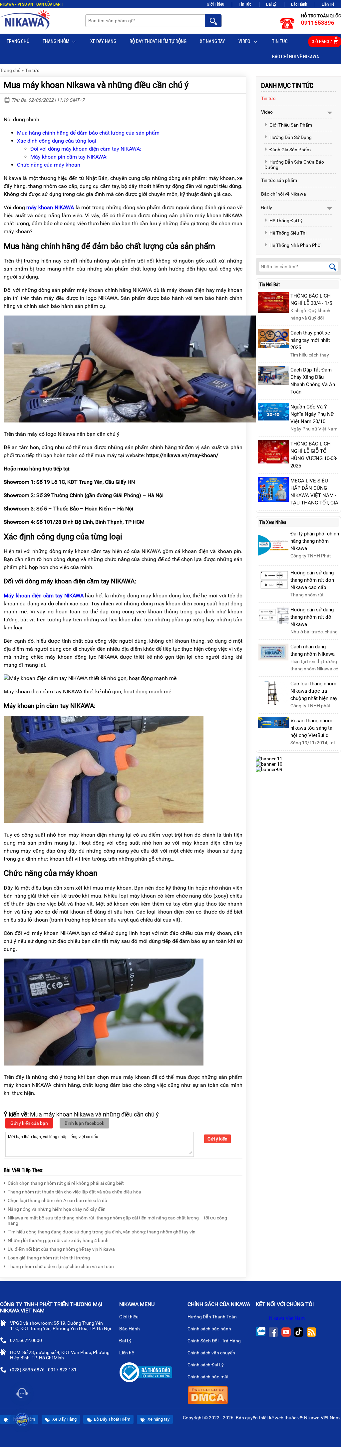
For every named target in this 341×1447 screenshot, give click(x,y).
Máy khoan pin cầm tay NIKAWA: (69, 157)
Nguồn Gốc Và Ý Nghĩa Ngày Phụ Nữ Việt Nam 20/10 (312, 414)
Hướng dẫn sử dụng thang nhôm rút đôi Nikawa (312, 617)
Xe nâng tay (212, 41)
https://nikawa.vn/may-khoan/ (182, 455)
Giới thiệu (129, 1316)
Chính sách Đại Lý (206, 1364)
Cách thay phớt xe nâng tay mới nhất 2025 (310, 340)
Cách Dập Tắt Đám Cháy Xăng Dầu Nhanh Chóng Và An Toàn (312, 381)
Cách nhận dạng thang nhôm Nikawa (312, 650)
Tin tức (280, 41)
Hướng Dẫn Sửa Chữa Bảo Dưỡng (294, 164)
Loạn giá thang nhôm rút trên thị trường (49, 1257)
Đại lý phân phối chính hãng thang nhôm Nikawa (314, 541)
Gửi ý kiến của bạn (29, 1123)
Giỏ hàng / (324, 40)
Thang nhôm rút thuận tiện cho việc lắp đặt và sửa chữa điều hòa (74, 1191)
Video (244, 41)
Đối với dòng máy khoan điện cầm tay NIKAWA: (85, 149)
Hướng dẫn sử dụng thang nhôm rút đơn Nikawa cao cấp (312, 580)
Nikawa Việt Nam (287, 1318)
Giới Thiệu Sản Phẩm (290, 125)
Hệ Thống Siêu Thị (287, 233)
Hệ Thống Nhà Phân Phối (295, 245)
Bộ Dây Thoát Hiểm (111, 1419)
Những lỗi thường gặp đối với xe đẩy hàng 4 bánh (58, 1240)
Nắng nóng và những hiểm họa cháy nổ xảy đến (57, 1209)
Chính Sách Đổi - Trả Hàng (214, 1340)
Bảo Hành (299, 4)
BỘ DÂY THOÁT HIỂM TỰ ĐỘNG (158, 41)
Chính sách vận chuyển (211, 1352)
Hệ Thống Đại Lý (286, 220)
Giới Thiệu (215, 4)
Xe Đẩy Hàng (103, 41)
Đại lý (266, 207)
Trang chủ (18, 41)
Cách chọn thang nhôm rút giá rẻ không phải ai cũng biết (66, 1183)
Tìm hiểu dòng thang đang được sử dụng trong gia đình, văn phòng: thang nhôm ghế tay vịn (101, 1231)
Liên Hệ (328, 4)
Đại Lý (271, 4)
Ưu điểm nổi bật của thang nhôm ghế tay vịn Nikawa (61, 1249)
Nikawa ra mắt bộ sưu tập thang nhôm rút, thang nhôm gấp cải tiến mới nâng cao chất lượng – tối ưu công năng (117, 1220)
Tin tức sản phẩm (279, 180)
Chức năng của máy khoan (48, 165)
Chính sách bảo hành (209, 1328)
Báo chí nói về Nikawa (295, 56)
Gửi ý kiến (217, 1138)
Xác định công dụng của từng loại (56, 141)
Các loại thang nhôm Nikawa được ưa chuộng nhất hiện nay (313, 691)
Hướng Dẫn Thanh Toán (212, 1316)
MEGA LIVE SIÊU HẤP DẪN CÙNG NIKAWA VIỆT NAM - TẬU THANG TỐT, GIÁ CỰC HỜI (314, 495)
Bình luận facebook (84, 1123)
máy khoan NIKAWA (50, 207)
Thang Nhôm (56, 41)
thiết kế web (271, 1417)
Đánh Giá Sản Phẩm (290, 149)
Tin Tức (245, 4)
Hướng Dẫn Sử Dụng (290, 137)
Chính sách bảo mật (208, 1376)
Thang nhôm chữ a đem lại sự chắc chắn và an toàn (61, 1266)
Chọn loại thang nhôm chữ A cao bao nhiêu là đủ (57, 1200)
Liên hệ (127, 1352)
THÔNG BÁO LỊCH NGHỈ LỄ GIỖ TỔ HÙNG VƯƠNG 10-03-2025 (313, 455)
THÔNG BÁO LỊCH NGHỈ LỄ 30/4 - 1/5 (311, 299)
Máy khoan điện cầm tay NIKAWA (44, 595)
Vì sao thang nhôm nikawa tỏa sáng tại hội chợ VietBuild (312, 728)
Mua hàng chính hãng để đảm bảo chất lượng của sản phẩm (88, 133)
